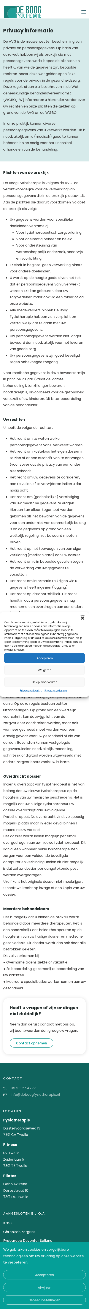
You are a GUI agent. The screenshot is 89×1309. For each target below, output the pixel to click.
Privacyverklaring (31, 690)
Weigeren (44, 670)
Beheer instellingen (44, 1300)
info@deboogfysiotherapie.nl (35, 1094)
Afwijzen (44, 1287)
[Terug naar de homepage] (22, 11)
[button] (82, 618)
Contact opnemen (31, 1043)
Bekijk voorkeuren (44, 682)
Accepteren (45, 658)
